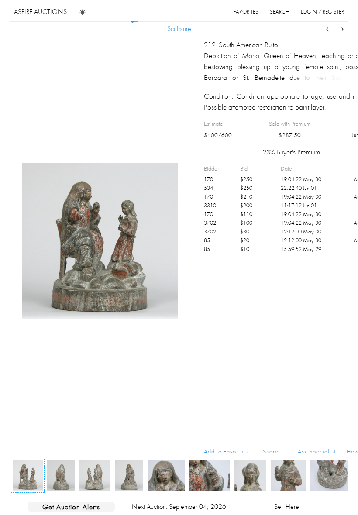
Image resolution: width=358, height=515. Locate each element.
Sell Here (286, 506)
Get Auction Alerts (71, 507)
